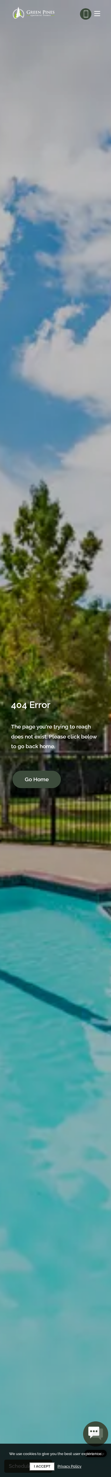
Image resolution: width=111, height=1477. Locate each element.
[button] (95, 1439)
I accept (42, 1466)
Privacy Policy (69, 1466)
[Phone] (85, 14)
